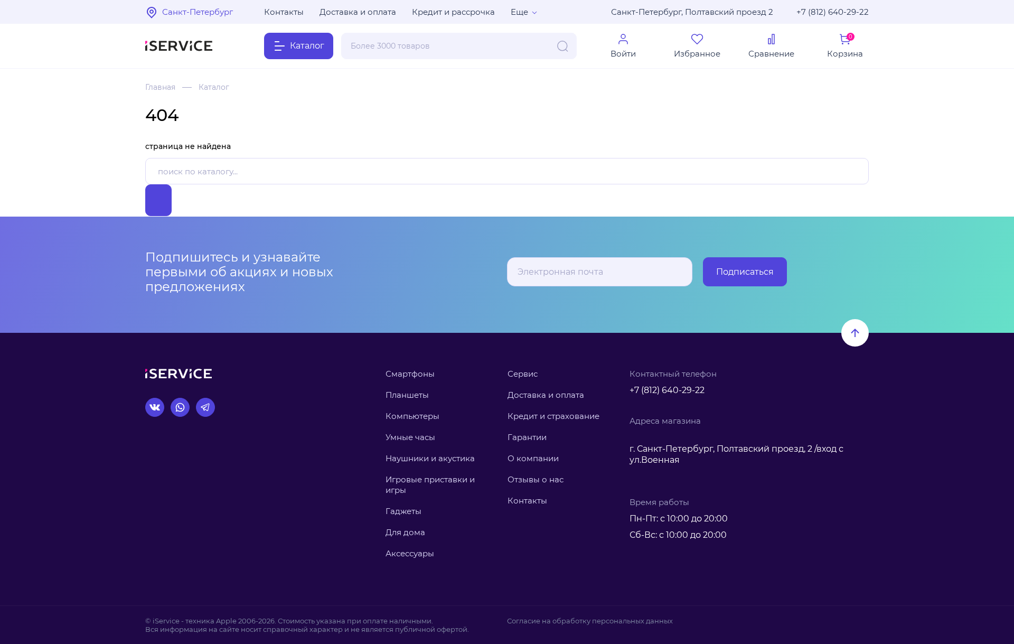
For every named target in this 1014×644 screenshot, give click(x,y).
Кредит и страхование (553, 416)
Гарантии (527, 437)
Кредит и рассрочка (453, 12)
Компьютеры (412, 416)
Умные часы (410, 437)
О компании (533, 458)
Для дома (405, 532)
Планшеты (407, 395)
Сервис (523, 374)
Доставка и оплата (358, 12)
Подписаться (745, 272)
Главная (160, 87)
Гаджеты (403, 511)
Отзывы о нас (536, 479)
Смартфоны (410, 374)
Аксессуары (410, 553)
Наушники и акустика (430, 458)
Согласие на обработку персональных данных (590, 621)
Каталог (214, 87)
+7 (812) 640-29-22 (832, 12)
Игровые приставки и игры (430, 484)
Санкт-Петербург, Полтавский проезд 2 (692, 12)
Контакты (284, 12)
